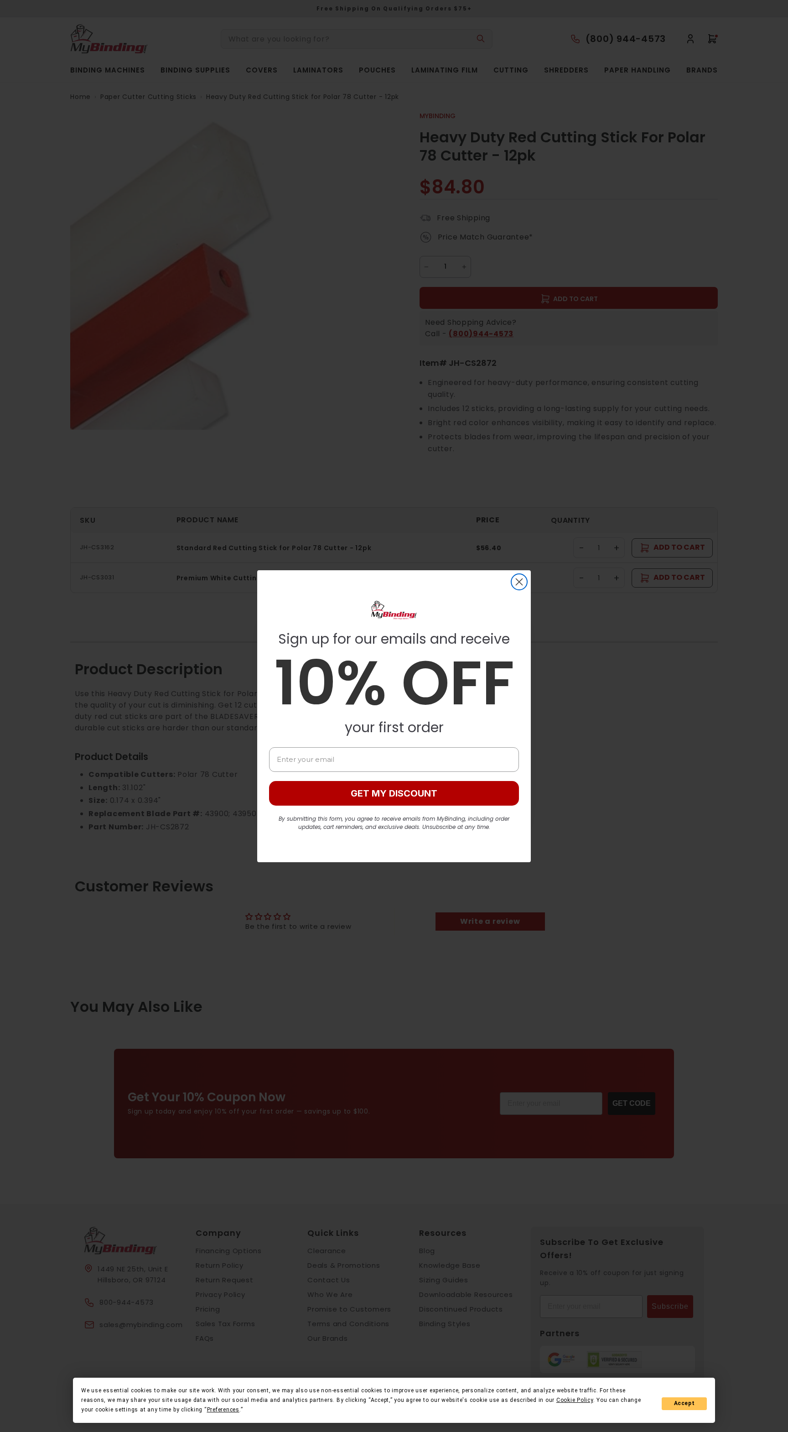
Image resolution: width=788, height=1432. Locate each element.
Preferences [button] (223, 1409)
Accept (684, 1403)
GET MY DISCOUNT (394, 793)
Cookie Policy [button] (574, 1400)
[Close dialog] (519, 582)
